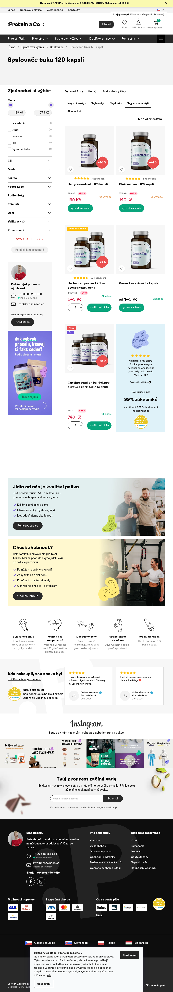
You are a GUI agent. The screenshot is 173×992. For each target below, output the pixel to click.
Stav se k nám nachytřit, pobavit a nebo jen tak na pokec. (85, 732)
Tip (30, 142)
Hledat (105, 24)
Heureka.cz (141, 411)
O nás (10, 10)
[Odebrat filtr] (93, 91)
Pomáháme (136, 845)
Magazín (135, 851)
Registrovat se (26, 525)
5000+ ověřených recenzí (23, 679)
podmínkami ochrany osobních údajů (97, 807)
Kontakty (73, 10)
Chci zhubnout (26, 596)
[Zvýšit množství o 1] (80, 307)
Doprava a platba (30, 10)
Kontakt (94, 840)
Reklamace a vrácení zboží (105, 862)
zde (48, 975)
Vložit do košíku (98, 307)
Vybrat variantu (79, 208)
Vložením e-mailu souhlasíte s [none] (82, 807)
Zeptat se (21, 322)
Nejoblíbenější (75, 103)
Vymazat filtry (27, 239)
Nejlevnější (97, 103)
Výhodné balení (30, 149)
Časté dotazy (138, 856)
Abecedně (73, 111)
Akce (30, 129)
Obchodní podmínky (101, 856)
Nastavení (42, 984)
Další (98, 914)
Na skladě (30, 123)
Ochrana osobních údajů (104, 867)
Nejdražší (114, 103)
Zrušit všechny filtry (113, 91)
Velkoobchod (54, 10)
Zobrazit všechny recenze (39, 697)
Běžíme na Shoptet (154, 985)
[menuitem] (15, 39)
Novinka (30, 136)
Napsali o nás (138, 862)
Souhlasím (128, 955)
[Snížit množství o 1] (69, 307)
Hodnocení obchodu (142, 867)
